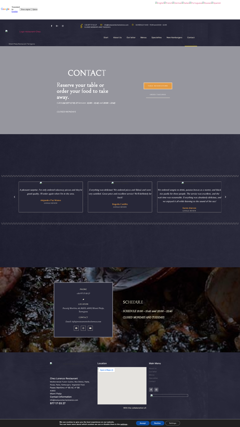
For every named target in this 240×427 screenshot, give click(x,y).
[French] (168, 2)
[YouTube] (90, 328)
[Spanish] (216, 2)
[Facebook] (76, 328)
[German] (177, 2)
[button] (158, 86)
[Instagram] (83, 328)
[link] (123, 424)
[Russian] (206, 2)
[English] (159, 2)
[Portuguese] (195, 2)
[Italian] (185, 2)
